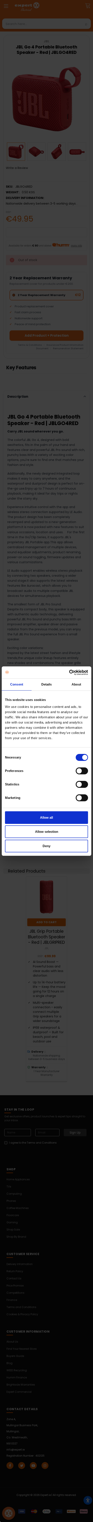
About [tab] (76, 684)
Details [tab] (46, 684)
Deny (46, 846)
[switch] (82, 770)
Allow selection (46, 831)
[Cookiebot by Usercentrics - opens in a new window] (69, 672)
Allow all (46, 817)
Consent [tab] (16, 684)
